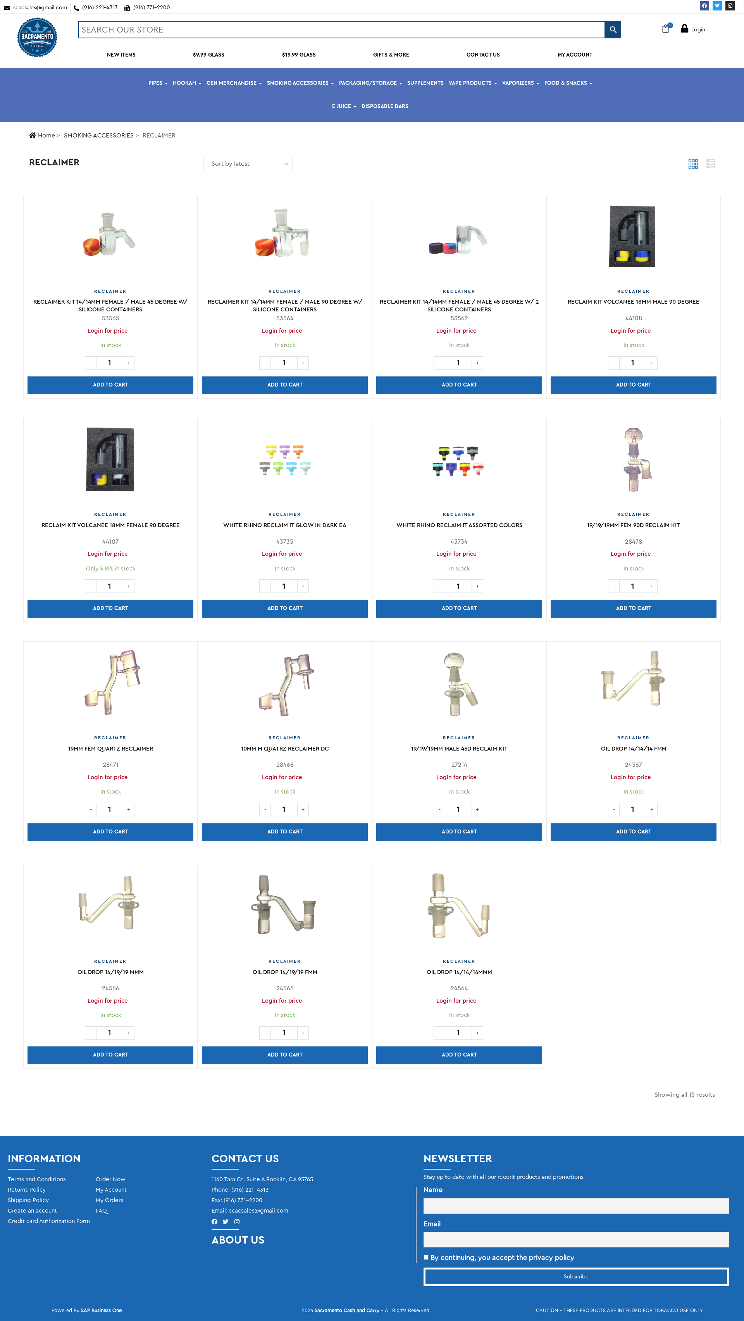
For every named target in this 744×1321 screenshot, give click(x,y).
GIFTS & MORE (391, 55)
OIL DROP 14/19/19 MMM (111, 972)
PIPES (156, 83)
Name (433, 1189)
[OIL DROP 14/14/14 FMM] (633, 686)
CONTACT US (483, 55)
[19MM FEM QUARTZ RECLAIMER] (110, 686)
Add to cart (110, 385)
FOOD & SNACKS (566, 83)
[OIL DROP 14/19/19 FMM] (285, 910)
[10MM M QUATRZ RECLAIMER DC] (285, 686)
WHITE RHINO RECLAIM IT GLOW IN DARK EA (284, 525)
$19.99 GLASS (299, 55)
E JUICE (342, 106)
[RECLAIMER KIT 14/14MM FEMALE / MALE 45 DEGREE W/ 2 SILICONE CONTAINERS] (459, 240)
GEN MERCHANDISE (232, 83)
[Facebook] (704, 5)
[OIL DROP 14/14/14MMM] (459, 910)
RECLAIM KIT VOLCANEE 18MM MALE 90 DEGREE (633, 302)
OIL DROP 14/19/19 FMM (285, 972)
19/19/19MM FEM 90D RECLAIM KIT (633, 525)
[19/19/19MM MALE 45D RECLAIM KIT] (459, 686)
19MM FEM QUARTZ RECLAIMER (110, 749)
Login (698, 30)
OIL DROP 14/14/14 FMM (633, 749)
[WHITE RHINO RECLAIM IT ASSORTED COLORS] (459, 463)
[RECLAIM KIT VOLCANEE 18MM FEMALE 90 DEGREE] (110, 463)
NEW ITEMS (121, 55)
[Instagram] (730, 5)
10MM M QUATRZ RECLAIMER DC (285, 749)
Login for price (108, 331)
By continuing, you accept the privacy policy (501, 1257)
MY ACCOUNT (575, 55)
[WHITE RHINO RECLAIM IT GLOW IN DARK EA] (284, 463)
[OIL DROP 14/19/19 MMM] (110, 910)
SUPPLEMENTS (425, 83)
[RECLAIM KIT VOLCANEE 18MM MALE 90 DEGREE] (633, 240)
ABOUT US (238, 1240)
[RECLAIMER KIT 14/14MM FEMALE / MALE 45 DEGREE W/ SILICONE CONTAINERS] (110, 240)
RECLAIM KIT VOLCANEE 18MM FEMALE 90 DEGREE (110, 525)
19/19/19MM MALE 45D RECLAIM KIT (459, 749)
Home (46, 135)
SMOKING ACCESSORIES (298, 83)
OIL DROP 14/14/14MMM (459, 972)
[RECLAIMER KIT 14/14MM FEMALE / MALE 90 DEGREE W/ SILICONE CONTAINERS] (285, 240)
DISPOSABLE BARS (385, 106)
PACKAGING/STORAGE (368, 83)
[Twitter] (717, 5)
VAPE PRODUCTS (471, 83)
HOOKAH (185, 83)
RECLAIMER (110, 291)
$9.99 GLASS (208, 55)
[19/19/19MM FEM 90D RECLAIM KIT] (633, 463)
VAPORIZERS (519, 83)
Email (432, 1223)
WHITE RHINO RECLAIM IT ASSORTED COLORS (459, 525)
